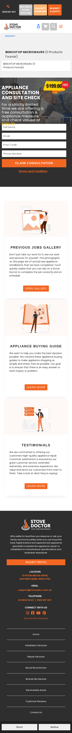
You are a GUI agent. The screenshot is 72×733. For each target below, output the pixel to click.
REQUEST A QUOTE (55, 10)
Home (9, 36)
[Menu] (60, 26)
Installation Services (36, 645)
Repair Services (36, 656)
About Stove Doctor (36, 667)
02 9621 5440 (26, 600)
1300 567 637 (44, 600)
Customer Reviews (36, 701)
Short (19, 727)
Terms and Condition (32, 171)
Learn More (36, 387)
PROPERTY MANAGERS (40, 10)
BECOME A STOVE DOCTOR (25, 9)
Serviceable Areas (36, 690)
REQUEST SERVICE (36, 562)
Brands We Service (36, 679)
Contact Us (36, 712)
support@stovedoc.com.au (35, 590)
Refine (54, 727)
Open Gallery (36, 288)
